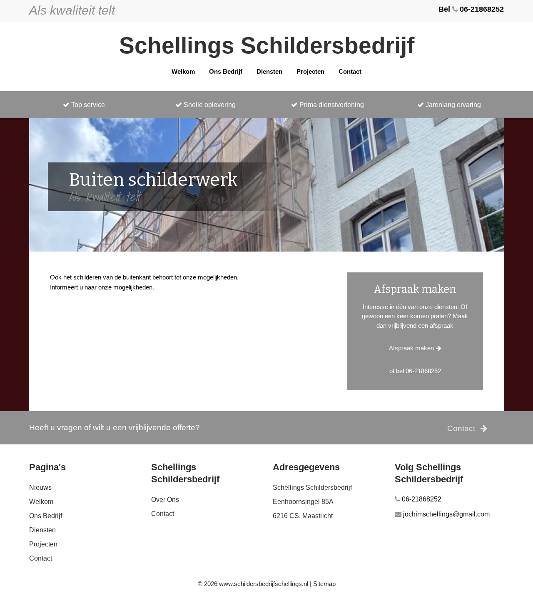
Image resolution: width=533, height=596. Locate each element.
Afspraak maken (411, 348)
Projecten (310, 71)
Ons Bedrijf (225, 71)
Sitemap (324, 583)
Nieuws (40, 487)
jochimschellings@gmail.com (445, 514)
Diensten (269, 71)
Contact (350, 71)
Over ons (165, 499)
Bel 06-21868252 (471, 9)
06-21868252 (420, 499)
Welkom (183, 71)
